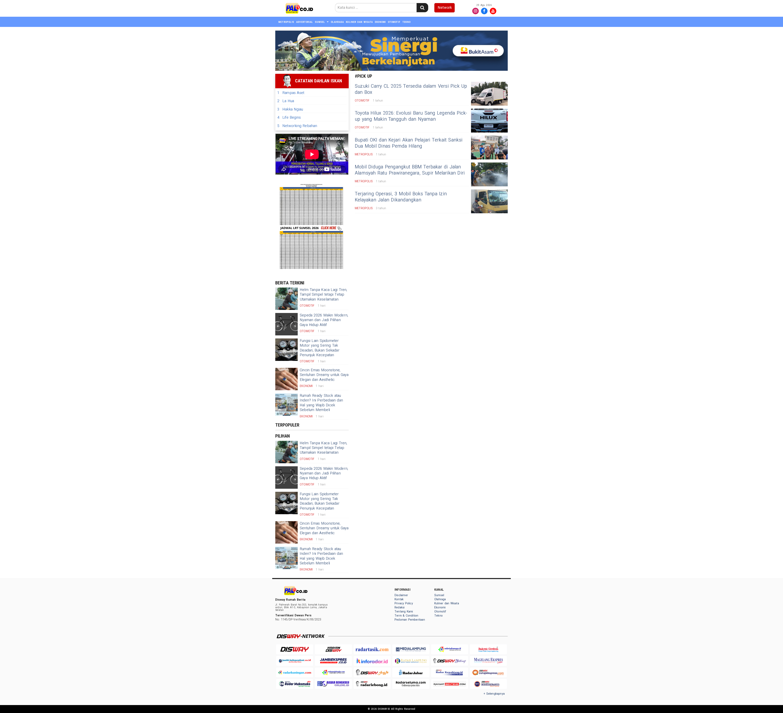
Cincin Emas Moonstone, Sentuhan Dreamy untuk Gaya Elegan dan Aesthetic (324, 374)
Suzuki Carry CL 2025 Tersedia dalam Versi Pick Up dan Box (411, 89)
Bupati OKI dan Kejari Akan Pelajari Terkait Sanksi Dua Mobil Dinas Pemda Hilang (409, 143)
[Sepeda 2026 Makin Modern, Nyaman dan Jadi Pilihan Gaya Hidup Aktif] (286, 324)
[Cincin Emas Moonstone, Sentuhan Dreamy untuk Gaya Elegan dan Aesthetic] (286, 379)
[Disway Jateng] (449, 661)
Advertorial (304, 21)
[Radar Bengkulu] (333, 684)
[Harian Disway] (333, 649)
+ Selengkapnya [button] (494, 694)
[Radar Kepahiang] (449, 672)
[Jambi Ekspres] (333, 661)
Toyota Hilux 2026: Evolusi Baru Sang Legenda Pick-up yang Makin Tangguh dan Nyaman (411, 116)
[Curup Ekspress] (488, 672)
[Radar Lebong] (372, 684)
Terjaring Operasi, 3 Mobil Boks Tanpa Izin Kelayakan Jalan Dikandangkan (401, 196)
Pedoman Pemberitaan (410, 620)
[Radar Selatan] (488, 684)
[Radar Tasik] (372, 649)
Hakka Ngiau (290, 109)
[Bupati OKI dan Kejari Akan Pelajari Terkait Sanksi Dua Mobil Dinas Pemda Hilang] (489, 147)
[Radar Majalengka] (333, 672)
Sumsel (320, 21)
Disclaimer (401, 595)
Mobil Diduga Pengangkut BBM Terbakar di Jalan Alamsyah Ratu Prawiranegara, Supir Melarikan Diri (410, 170)
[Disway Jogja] (372, 672)
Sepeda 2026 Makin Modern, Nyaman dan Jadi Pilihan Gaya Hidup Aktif (324, 320)
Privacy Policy (404, 603)
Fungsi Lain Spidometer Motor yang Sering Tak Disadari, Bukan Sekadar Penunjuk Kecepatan (320, 348)
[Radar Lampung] (411, 661)
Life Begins (289, 117)
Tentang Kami (404, 611)
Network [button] (445, 7)
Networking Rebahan (297, 126)
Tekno (406, 21)
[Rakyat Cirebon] (488, 649)
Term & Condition (406, 616)
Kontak (399, 599)
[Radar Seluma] (411, 684)
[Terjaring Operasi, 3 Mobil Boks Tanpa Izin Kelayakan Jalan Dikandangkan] (489, 201)
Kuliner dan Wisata (359, 21)
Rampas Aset (290, 93)
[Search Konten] (422, 7)
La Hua (285, 101)
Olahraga (337, 21)
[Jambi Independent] (294, 661)
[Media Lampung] (411, 649)
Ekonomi (380, 21)
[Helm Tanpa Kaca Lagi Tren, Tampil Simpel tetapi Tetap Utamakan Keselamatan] (286, 298)
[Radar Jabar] (411, 672)
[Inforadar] (372, 661)
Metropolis (286, 21)
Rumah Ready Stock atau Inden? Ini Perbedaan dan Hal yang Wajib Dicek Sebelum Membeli (321, 403)
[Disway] (294, 649)
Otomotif (394, 21)
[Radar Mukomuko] (294, 684)
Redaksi (400, 607)
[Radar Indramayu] (449, 649)
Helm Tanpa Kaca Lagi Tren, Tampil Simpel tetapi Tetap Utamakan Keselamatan (323, 294)
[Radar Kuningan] (294, 672)
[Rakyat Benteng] (449, 684)
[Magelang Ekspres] (488, 661)
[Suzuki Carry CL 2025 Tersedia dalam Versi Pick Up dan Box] (489, 94)
